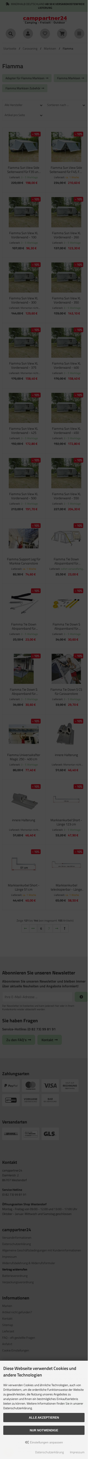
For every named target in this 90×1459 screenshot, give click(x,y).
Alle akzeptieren (44, 1417)
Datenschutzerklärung (49, 1452)
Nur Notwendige (44, 1430)
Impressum (77, 1452)
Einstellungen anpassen (46, 1442)
